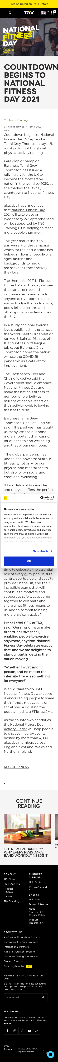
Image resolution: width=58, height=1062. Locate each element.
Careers (8, 896)
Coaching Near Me (18, 966)
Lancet (46, 330)
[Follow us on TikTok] (36, 1030)
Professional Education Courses (21, 937)
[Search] (10, 12)
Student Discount (14, 961)
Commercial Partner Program (21, 942)
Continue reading (16, 120)
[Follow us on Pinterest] (22, 1030)
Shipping (34, 894)
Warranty (34, 899)
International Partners (16, 946)
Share (7, 130)
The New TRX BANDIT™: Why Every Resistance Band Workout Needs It (25, 852)
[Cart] (52, 12)
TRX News (9, 879)
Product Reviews (8, 890)
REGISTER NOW (16, 767)
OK (29, 561)
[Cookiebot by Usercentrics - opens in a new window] (41, 498)
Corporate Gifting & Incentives (21, 956)
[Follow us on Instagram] (14, 1030)
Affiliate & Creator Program (19, 951)
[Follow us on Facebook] (7, 1030)
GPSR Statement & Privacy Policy (37, 912)
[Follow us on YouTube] (29, 1030)
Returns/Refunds (38, 888)
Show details (40, 551)
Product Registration (36, 921)
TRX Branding (11, 901)
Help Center (35, 882)
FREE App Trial (12, 884)
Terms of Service (38, 904)
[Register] (43, 997)
